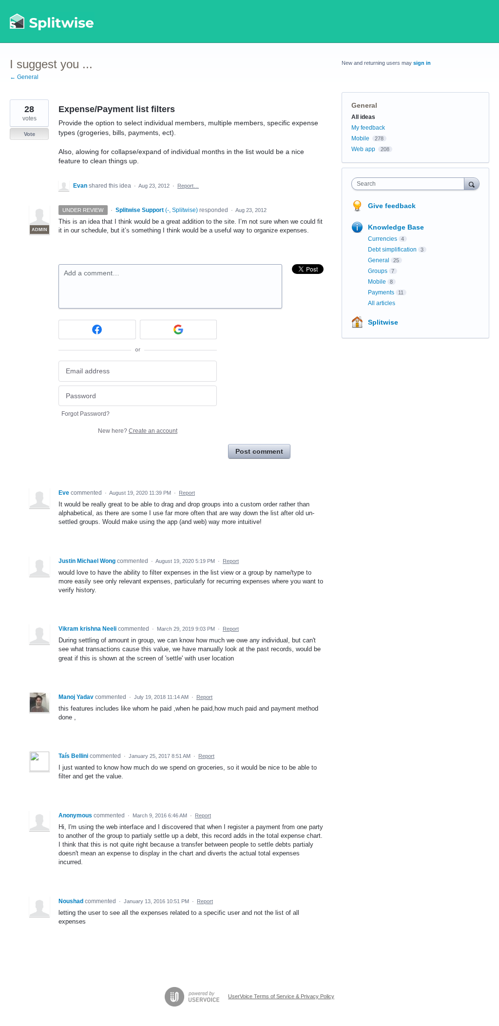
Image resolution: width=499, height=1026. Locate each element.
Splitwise (383, 322)
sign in (422, 63)
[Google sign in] (178, 329)
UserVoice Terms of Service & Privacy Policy (281, 996)
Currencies (382, 238)
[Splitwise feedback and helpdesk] (52, 21)
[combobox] (410, 183)
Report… (188, 186)
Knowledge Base (396, 227)
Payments (381, 292)
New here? (137, 430)
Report (187, 493)
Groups (377, 271)
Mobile (360, 138)
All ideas (363, 117)
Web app (363, 149)
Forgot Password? (85, 413)
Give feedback (392, 206)
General (364, 105)
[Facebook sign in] (97, 329)
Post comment (259, 451)
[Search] (472, 183)
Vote (29, 134)
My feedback (368, 127)
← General (24, 77)
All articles (381, 303)
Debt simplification (392, 249)
